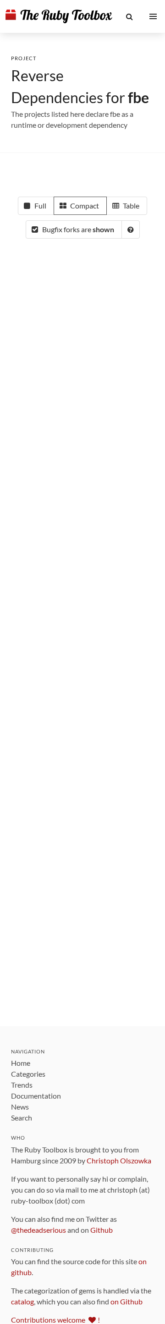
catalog (22, 1301)
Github (101, 1229)
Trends (22, 1084)
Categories (28, 1073)
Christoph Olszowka (119, 1160)
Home (20, 1062)
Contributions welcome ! (55, 1319)
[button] (130, 16)
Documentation (36, 1095)
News (20, 1106)
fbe (138, 97)
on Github (126, 1301)
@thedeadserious (38, 1229)
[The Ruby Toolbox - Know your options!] (59, 16)
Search (21, 1117)
